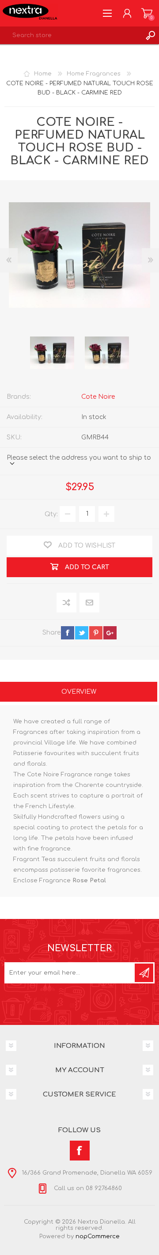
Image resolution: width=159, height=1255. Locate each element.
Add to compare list (66, 602)
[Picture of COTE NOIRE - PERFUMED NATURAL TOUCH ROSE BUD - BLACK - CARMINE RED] (52, 353)
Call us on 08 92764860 (87, 1188)
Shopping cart (147, 13)
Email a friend (89, 602)
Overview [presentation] (78, 691)
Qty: (51, 513)
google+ (110, 632)
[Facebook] (80, 1150)
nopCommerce (98, 1236)
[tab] (78, 692)
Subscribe (144, 973)
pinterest (95, 632)
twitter (81, 632)
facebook (67, 632)
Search (150, 35)
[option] (52, 353)
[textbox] (70, 35)
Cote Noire (98, 396)
